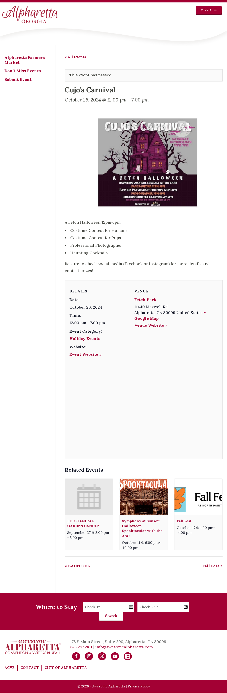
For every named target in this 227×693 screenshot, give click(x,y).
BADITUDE (77, 565)
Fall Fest (184, 521)
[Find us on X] (102, 656)
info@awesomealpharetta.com (124, 646)
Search (111, 615)
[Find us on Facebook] (76, 656)
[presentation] (89, 497)
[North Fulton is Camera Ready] (128, 656)
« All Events (75, 57)
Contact (29, 667)
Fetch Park (145, 299)
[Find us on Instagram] (89, 656)
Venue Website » (150, 325)
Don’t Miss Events (22, 70)
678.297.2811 (81, 646)
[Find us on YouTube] (115, 656)
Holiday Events (84, 338)
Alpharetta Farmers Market (24, 60)
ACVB (9, 667)
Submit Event (17, 79)
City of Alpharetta (66, 667)
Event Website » (85, 354)
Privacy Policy (139, 686)
